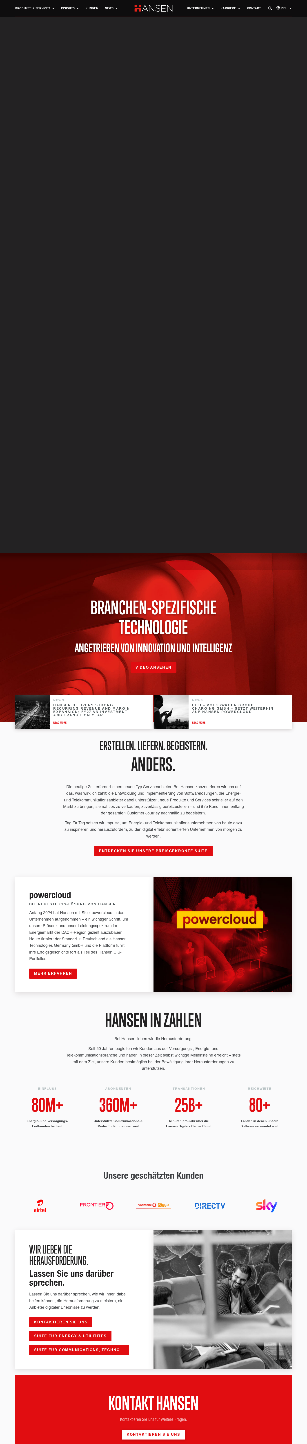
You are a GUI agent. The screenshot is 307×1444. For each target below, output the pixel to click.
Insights (68, 8)
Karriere (228, 8)
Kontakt (254, 8)
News (109, 8)
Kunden (92, 8)
